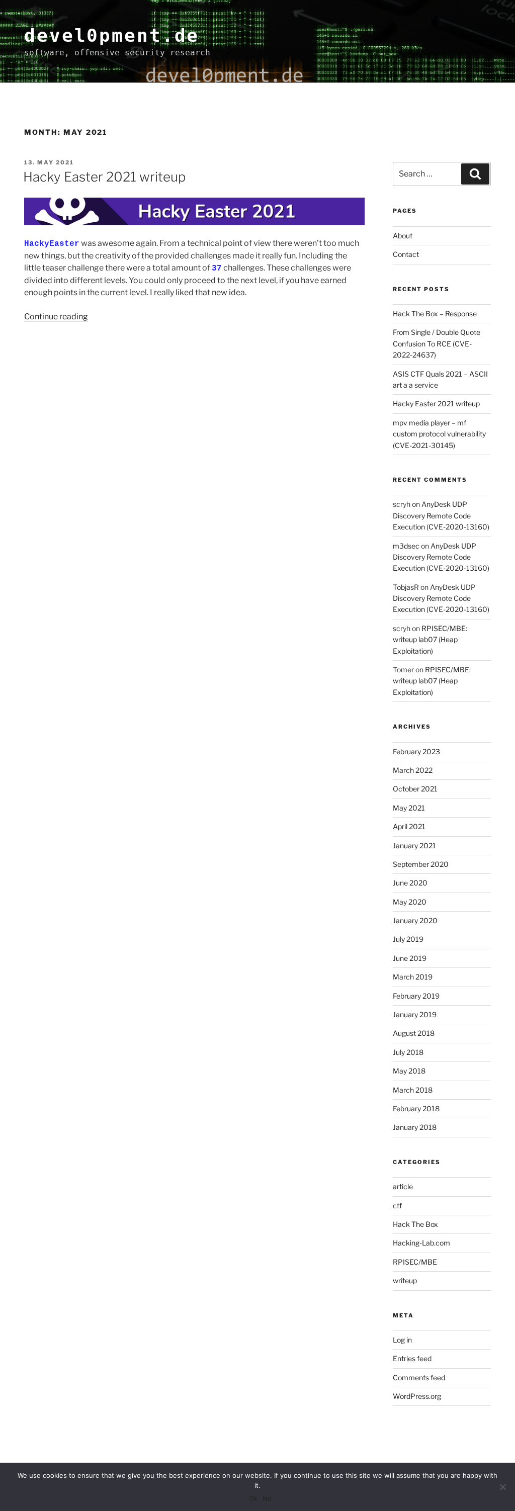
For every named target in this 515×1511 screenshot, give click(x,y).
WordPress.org (417, 1396)
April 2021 (409, 826)
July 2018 (408, 1052)
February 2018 (416, 1108)
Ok (253, 1498)
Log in (402, 1340)
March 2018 (413, 1090)
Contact (406, 254)
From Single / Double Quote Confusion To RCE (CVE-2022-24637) (436, 343)
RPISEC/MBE (415, 1262)
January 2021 (414, 845)
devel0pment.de (111, 35)
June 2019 (409, 958)
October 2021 (415, 788)
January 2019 (415, 1014)
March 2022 (413, 770)
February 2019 (416, 996)
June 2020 (410, 882)
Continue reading (56, 316)
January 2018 (415, 1127)
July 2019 (408, 939)
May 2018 (409, 1070)
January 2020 (415, 920)
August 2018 (414, 1033)
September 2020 (421, 864)
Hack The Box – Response (435, 313)
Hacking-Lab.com (421, 1242)
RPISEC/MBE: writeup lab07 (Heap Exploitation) (430, 639)
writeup (405, 1280)
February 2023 (416, 751)
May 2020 (409, 902)
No (267, 1498)
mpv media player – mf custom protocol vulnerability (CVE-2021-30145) (439, 434)
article (403, 1186)
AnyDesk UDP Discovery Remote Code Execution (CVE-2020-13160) (441, 515)
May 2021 (409, 808)
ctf (397, 1205)
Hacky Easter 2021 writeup (104, 177)
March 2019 (413, 976)
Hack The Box (415, 1224)
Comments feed (419, 1377)
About (402, 235)
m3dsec (406, 546)
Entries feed (412, 1358)
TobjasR (406, 587)
